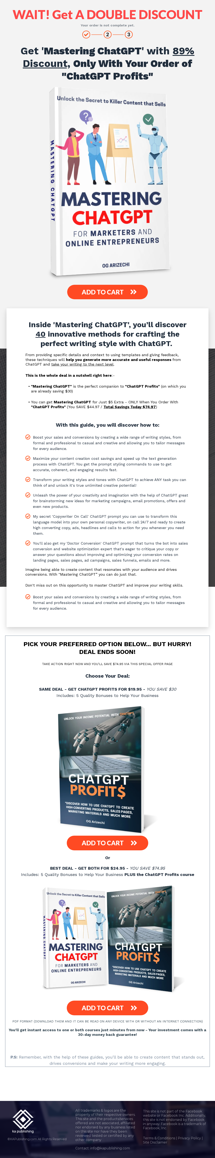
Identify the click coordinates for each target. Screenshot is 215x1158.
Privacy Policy (189, 1138)
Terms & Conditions (159, 1138)
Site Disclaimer (155, 1142)
